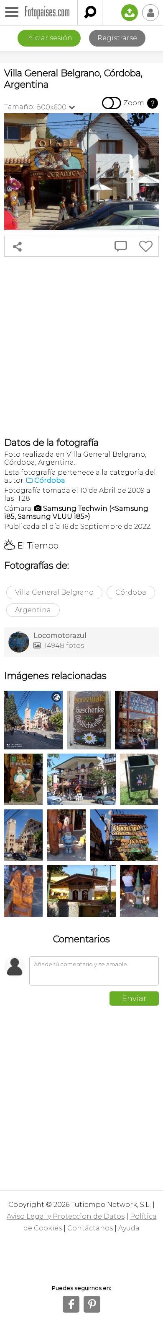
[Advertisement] (81, 347)
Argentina (33, 610)
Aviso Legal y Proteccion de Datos (66, 1216)
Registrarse (117, 38)
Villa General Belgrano (54, 592)
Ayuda (129, 1228)
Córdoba (130, 592)
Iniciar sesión (49, 38)
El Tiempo (31, 546)
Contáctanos (90, 1228)
